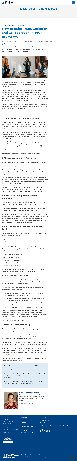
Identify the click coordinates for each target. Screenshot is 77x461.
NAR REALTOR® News (38, 9)
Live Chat (44, 422)
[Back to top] (72, 458)
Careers (23, 419)
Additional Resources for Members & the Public (27, 427)
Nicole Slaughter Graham (47, 41)
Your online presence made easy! (38, 457)
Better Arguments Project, (10, 251)
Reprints (23, 424)
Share (6, 43)
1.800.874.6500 (45, 420)
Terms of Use (24, 434)
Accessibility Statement (27, 432)
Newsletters (24, 417)
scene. (12, 166)
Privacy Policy (24, 430)
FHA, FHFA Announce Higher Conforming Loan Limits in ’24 (50, 446)
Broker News (21, 25)
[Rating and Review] (8, 442)
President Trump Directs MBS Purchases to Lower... (43, 448)
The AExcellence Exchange (27, 446)
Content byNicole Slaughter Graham (28, 403)
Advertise (23, 422)
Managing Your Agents (30, 41)
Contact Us (44, 417)
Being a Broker (19, 41)
